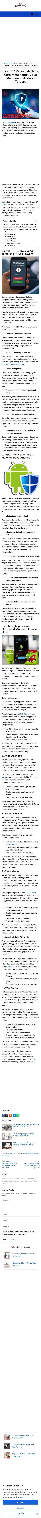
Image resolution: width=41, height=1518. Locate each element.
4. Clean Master (10, 241)
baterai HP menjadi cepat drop (13, 364)
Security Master (11, 844)
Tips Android (5, 1156)
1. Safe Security (10, 234)
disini (10, 966)
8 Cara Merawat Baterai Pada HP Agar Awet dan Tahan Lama (26, 1125)
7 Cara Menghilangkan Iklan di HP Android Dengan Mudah (24, 1135)
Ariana (5, 1174)
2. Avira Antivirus (10, 236)
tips (34, 1059)
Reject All (20, 1513)
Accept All (20, 1502)
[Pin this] (10, 1115)
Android (4, 205)
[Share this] (3, 1115)
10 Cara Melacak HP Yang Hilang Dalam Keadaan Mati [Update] (24, 1144)
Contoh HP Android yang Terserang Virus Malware (20, 224)
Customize (20, 1508)
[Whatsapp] (17, 1115)
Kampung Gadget (8, 122)
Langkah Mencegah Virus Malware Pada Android (19, 227)
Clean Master (31, 892)
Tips (14, 1153)
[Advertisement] (20, 39)
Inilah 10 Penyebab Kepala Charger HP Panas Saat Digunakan (31, 1164)
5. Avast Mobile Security (12, 243)
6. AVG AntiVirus (10, 245)
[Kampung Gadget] (20, 4)
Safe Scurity (24, 714)
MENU (36, 14)
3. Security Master (10, 239)
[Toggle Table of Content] (34, 221)
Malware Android (33, 1153)
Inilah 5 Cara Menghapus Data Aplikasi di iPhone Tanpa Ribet (9, 1164)
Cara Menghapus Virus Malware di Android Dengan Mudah (20, 230)
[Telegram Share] (14, 1115)
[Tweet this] (6, 1115)
